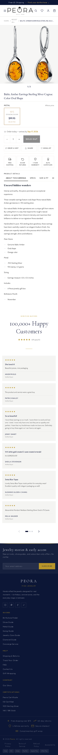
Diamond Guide (9, 639)
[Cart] (54, 11)
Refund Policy (36, 745)
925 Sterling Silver (11, 706)
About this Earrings (16, 178)
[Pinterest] (11, 605)
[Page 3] (32, 531)
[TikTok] (23, 605)
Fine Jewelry (29, 586)
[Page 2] (29, 531)
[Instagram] (5, 605)
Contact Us (8, 669)
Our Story (7, 685)
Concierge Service (10, 644)
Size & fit (44, 178)
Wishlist (47, 148)
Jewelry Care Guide (11, 635)
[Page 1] (26, 531)
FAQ (5, 665)
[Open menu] (5, 10)
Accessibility (50, 745)
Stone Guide (8, 622)
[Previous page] (19, 531)
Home (6, 21)
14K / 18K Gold (9, 710)
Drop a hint (13, 148)
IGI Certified (8, 702)
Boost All (14, 21)
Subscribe (47, 566)
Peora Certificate (10, 697)
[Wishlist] (42, 11)
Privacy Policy (8, 745)
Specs (33, 178)
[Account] (48, 11)
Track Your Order (10, 660)
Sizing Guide (8, 631)
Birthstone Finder (10, 618)
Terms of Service (22, 745)
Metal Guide (8, 626)
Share (30, 148)
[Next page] (39, 531)
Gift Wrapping (9, 673)
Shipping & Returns (11, 656)
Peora (29, 581)
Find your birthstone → (38, 2)
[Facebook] (17, 605)
